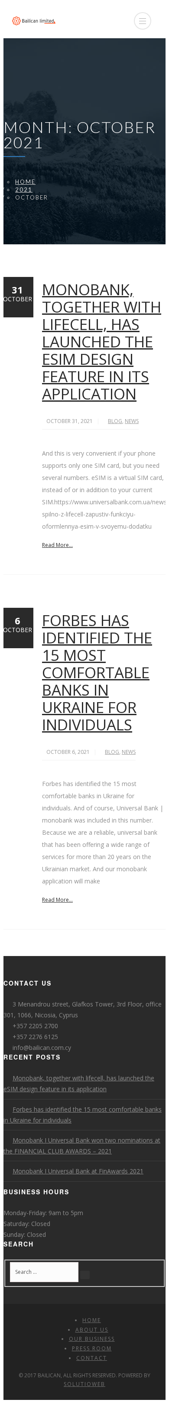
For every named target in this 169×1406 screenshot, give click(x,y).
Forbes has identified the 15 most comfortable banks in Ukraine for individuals (97, 672)
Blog (115, 421)
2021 (23, 189)
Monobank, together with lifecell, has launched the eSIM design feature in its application (101, 341)
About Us (91, 1329)
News (132, 421)
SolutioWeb (84, 1384)
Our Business (92, 1339)
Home (25, 181)
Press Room (92, 1348)
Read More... (57, 545)
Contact (91, 1358)
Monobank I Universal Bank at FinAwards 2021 (78, 1171)
